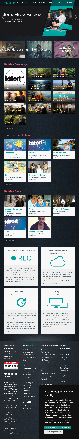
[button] (74, 3)
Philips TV (63, 376)
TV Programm (31, 3)
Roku (61, 362)
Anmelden (68, 3)
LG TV (62, 373)
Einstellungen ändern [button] (53, 432)
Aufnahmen (42, 3)
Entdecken (20, 3)
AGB (24, 405)
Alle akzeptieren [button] (51, 427)
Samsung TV (64, 371)
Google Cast (64, 368)
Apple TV (63, 360)
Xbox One (63, 365)
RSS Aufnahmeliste (48, 373)
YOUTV (9, 3)
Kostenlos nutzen (29, 396)
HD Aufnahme (46, 360)
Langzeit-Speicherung (48, 355)
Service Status (28, 355)
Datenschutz (27, 408)
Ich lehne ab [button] (65, 427)
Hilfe (60, 3)
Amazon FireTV (65, 352)
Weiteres (51, 3)
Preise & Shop (27, 393)
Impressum (26, 411)
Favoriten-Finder (47, 357)
